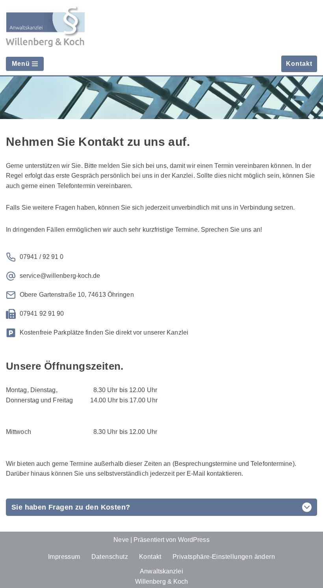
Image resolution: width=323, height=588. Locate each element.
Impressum (64, 556)
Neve (120, 539)
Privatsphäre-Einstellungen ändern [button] (224, 556)
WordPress (194, 539)
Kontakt (299, 63)
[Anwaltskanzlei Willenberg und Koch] (45, 26)
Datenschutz (109, 556)
